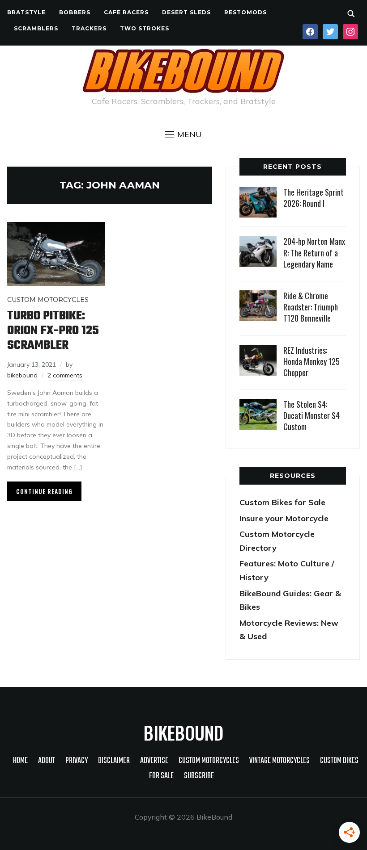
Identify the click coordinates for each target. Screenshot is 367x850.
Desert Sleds (186, 12)
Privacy (76, 760)
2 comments (64, 375)
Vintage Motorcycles (279, 760)
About (46, 760)
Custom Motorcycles (48, 300)
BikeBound (183, 732)
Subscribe (199, 776)
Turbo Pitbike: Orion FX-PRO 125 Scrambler (53, 330)
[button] (183, 134)
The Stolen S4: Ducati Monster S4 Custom (311, 415)
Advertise (154, 760)
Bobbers (74, 12)
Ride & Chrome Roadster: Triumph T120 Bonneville (310, 307)
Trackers (89, 28)
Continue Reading (44, 491)
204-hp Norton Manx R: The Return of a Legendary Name (314, 252)
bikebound (22, 375)
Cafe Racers (126, 12)
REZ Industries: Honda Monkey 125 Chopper (311, 361)
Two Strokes (144, 28)
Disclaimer (114, 760)
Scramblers (36, 28)
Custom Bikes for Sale (282, 502)
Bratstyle (26, 12)
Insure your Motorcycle (284, 518)
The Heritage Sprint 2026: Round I (313, 197)
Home (20, 760)
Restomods (245, 12)
